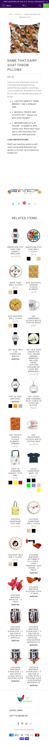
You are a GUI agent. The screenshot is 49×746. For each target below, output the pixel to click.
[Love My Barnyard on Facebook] (18, 724)
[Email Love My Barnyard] (30, 724)
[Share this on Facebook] (19, 203)
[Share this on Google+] (29, 203)
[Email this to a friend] (35, 203)
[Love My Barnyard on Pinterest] (22, 724)
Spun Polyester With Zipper (21, 163)
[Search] (40, 5)
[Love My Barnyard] (24, 5)
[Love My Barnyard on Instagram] (26, 724)
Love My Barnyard (27, 730)
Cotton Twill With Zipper (21, 169)
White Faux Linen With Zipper (23, 174)
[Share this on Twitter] (13, 203)
